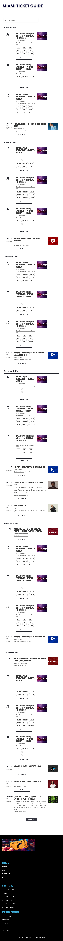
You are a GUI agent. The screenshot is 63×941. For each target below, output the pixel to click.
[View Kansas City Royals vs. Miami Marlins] (53, 469)
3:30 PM (24, 83)
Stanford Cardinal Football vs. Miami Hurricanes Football (30, 659)
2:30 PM (30, 106)
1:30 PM (24, 47)
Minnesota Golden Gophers (21, 533)
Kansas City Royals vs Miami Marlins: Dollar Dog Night (29, 353)
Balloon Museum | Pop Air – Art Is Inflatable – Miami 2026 (25, 35)
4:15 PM (18, 112)
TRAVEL (4, 881)
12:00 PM (32, 160)
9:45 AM (30, 688)
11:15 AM (25, 160)
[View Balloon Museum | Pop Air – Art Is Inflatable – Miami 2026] (42, 36)
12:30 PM (25, 77)
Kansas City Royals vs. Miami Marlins (29, 467)
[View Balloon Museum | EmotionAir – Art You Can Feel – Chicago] (42, 67)
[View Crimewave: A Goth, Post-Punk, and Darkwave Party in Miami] (53, 799)
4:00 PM (30, 109)
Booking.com (5, 930)
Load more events (31, 819)
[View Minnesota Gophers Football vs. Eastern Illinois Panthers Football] (53, 531)
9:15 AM (24, 688)
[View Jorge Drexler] (53, 508)
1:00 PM (18, 80)
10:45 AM (19, 277)
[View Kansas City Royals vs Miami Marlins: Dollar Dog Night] (53, 355)
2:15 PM (24, 50)
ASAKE (15, 484)
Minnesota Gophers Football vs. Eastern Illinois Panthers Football (28, 529)
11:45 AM (19, 194)
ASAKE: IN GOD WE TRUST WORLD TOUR (28, 482)
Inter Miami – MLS (7, 893)
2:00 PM (18, 50)
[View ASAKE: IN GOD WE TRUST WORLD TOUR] (53, 485)
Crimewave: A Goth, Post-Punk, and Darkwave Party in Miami (28, 797)
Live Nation (5, 923)
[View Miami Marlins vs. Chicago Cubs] (53, 768)
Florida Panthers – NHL (8, 890)
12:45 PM (32, 77)
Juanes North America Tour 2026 (27, 781)
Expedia (4, 927)
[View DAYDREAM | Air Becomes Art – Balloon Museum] (42, 96)
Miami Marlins (18, 243)
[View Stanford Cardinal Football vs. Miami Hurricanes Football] (53, 661)
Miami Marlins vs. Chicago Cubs (27, 766)
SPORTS (4, 870)
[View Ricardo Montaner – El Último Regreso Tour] (53, 126)
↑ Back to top (31, 939)
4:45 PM (24, 112)
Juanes (16, 784)
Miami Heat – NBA (7, 900)
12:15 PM (19, 77)
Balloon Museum (20, 40)
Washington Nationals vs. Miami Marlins (27, 239)
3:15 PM (30, 452)
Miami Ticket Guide (31, 827)
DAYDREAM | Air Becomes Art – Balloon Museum (25, 96)
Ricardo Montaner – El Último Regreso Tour (30, 124)
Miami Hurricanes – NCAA (9, 904)
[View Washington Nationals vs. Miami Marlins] (53, 241)
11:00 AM (19, 191)
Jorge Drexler (20, 505)
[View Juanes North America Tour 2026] (53, 784)
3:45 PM (24, 53)
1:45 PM (30, 47)
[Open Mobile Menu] (59, 5)
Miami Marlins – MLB (8, 907)
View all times (24, 57)
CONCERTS (5, 867)
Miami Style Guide (7, 916)
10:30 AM (32, 274)
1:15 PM (18, 47)
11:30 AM (32, 191)
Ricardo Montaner (19, 128)
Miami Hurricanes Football (21, 663)
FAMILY (4, 877)
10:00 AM (19, 274)
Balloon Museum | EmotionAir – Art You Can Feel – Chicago (24, 66)
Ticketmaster (5, 919)
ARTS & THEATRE (6, 874)
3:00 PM (18, 53)
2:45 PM (30, 50)
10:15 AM (19, 160)
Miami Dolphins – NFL (8, 897)
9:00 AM (18, 688)
